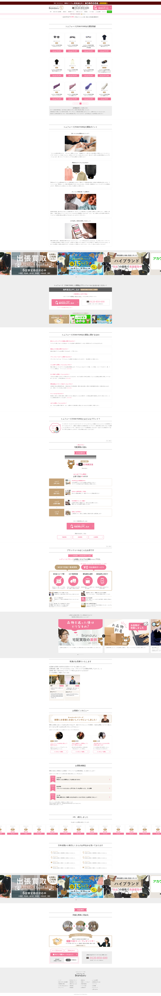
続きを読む (69, 368)
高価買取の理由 (61, 983)
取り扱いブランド (73, 980)
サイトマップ (95, 987)
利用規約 (71, 987)
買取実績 (85, 11)
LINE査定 (109, 11)
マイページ (104, 11)
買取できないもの (79, 11)
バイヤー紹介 (91, 11)
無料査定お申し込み (96, 981)
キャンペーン (61, 987)
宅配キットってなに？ (85, 981)
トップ (59, 980)
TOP (50, 11)
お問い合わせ (95, 989)
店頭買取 (80, 537)
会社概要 (94, 985)
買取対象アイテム (71, 11)
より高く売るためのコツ (63, 985)
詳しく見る (109, 440)
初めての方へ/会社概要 (57, 11)
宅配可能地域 (83, 983)
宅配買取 (64, 537)
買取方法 (64, 11)
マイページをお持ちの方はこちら (64, 307)
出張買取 (96, 537)
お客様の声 (83, 987)
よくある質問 (98, 11)
